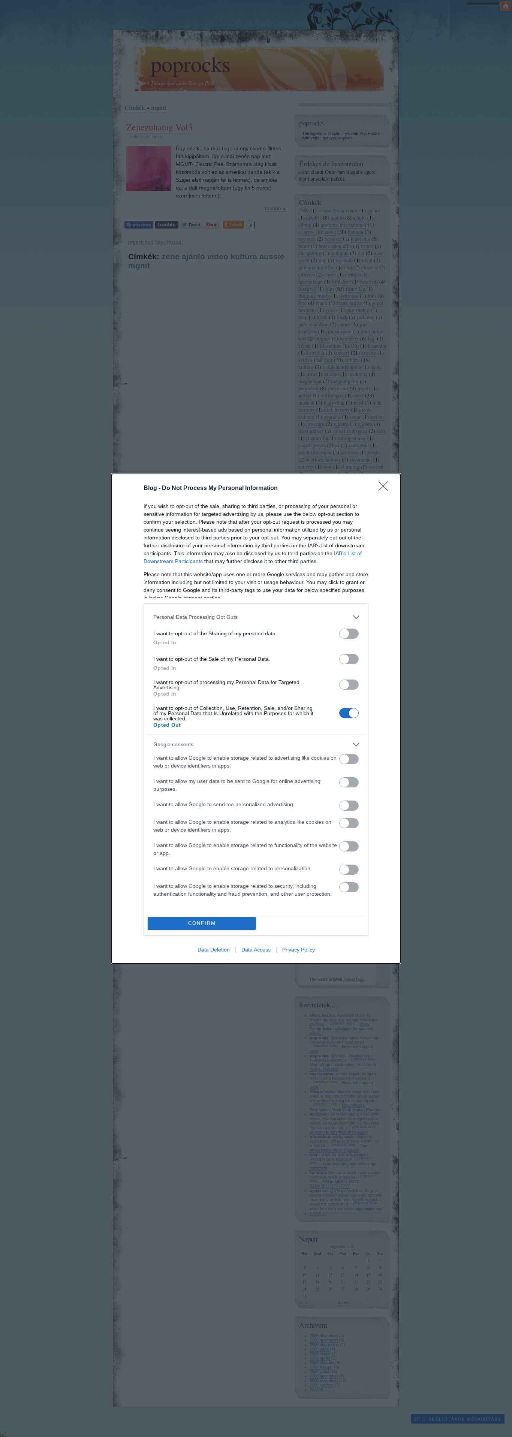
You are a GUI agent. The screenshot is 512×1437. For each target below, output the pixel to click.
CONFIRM (202, 923)
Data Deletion (214, 950)
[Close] (386, 488)
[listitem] (256, 617)
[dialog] (256, 718)
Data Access (256, 950)
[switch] (349, 634)
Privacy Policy (298, 950)
